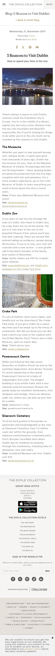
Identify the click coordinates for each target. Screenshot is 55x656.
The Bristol (27, 550)
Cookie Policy (38, 621)
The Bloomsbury (27, 534)
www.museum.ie (17, 202)
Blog (8, 13)
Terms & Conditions (15, 624)
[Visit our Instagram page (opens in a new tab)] (27, 579)
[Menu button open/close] (4, 4)
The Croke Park (27, 542)
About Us (11, 607)
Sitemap (29, 628)
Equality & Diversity (40, 607)
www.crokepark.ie (18, 349)
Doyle (25, 4)
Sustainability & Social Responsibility (29, 614)
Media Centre (28, 610)
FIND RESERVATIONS (15, 603)
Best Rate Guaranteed (38, 603)
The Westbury (27, 523)
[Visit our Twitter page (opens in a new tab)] (20, 579)
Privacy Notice (20, 621)
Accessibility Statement (40, 624)
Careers (23, 607)
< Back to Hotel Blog (27, 20)
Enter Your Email (11, 571)
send (47, 571)
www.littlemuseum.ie (14, 206)
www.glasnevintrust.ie (21, 460)
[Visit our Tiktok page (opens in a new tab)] (34, 579)
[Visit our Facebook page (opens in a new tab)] (13, 579)
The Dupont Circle (27, 538)
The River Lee (27, 546)
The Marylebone (27, 531)
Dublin (32, 36)
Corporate (26, 617)
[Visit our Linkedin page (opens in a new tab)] (41, 579)
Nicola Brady (31, 39)
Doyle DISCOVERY (42, 617)
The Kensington (27, 526)
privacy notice (33, 648)
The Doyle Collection (27, 480)
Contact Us (12, 617)
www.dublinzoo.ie (18, 265)
